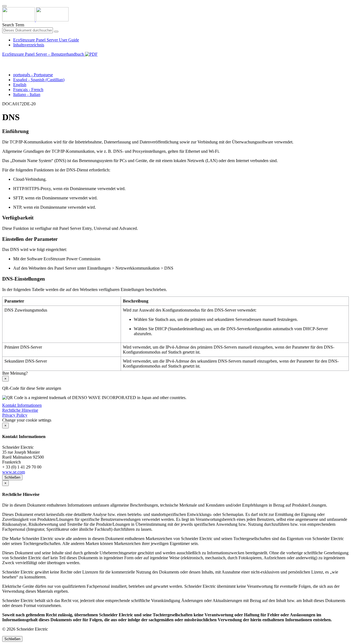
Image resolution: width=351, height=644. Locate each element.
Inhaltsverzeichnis (28, 45)
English (19, 84)
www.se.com (13, 472)
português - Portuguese (33, 74)
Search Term (13, 24)
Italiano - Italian (26, 94)
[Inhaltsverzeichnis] (4, 60)
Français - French (28, 89)
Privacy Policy (14, 415)
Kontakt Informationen (22, 405)
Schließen (12, 477)
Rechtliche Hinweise (20, 410)
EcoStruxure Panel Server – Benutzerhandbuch (43, 54)
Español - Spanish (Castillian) (38, 79)
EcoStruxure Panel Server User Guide (46, 40)
